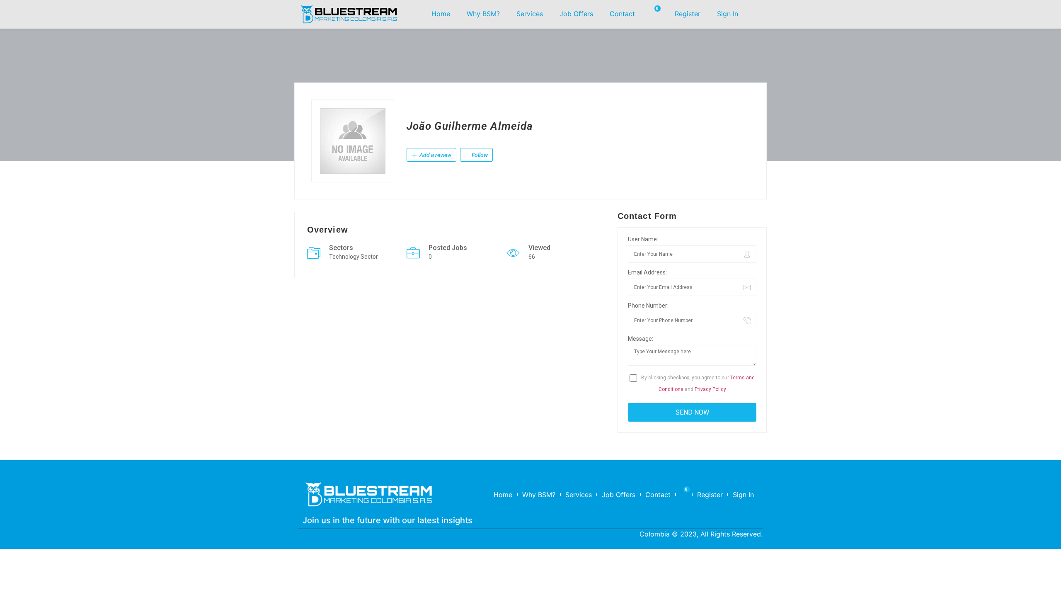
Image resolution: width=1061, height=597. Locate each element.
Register (687, 14)
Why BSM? (483, 14)
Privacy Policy (710, 389)
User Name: (643, 239)
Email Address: (647, 272)
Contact (622, 14)
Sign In (727, 14)
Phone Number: (648, 305)
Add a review (434, 155)
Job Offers (576, 14)
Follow (479, 155)
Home (440, 14)
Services (529, 14)
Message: (640, 339)
